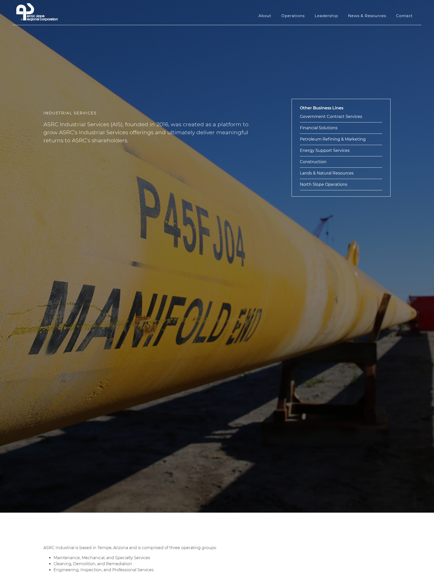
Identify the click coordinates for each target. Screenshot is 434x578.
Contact (404, 15)
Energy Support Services (325, 150)
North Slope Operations (323, 184)
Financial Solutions (319, 127)
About (264, 15)
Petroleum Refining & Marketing (333, 139)
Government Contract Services (331, 116)
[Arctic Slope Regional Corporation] (37, 12)
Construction (313, 161)
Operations (293, 15)
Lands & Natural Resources (327, 173)
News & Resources (367, 15)
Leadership (326, 15)
